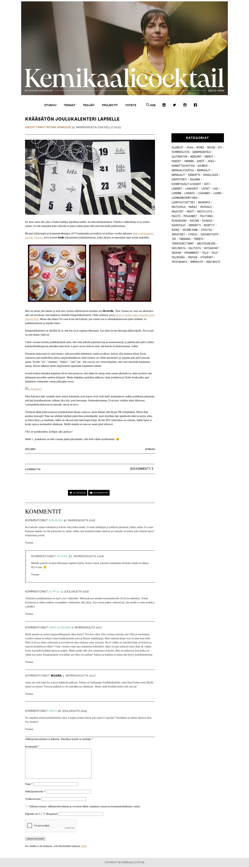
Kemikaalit (178, 175)
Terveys (198, 239)
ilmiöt (201, 161)
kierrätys (194, 175)
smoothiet (178, 234)
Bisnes (200, 147)
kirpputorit (179, 179)
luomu (217, 193)
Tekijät (89, 105)
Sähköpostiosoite (35, 791)
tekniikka (185, 239)
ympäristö (196, 262)
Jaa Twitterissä (79, 492)
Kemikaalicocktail (183, 170)
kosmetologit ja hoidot (186, 184)
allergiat (178, 147)
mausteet (178, 211)
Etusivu (50, 105)
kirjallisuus (210, 175)
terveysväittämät (183, 243)
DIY (220, 147)
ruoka (175, 230)
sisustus (206, 230)
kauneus (203, 166)
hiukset (176, 161)
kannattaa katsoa (183, 166)
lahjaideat (192, 188)
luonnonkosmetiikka (185, 198)
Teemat (69, 105)
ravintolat (179, 225)
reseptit (209, 225)
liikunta (189, 193)
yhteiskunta (179, 262)
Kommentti (32, 746)
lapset (206, 188)
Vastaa (29, 542)
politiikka (206, 216)
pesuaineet (190, 216)
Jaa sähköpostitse (100, 492)
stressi (193, 234)
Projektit (110, 105)
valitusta (195, 248)
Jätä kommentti (140, 469)
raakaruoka (179, 220)
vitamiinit (206, 257)
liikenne (176, 193)
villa (205, 253)
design (211, 147)
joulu (211, 161)
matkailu (206, 207)
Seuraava (150, 449)
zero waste (213, 262)
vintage (192, 257)
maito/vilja (179, 207)
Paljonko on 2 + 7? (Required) (41, 813)
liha (215, 188)
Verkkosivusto (32, 799)
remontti (195, 225)
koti (207, 184)
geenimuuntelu (201, 152)
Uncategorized (206, 243)
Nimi (29, 784)
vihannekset (191, 253)
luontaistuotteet (183, 202)
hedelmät (196, 156)
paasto (176, 216)
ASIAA (190, 147)
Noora (56, 675)
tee (174, 239)
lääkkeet (177, 188)
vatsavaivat (211, 248)
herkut (209, 156)
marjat (193, 207)
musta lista (204, 211)
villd (215, 253)
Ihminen (189, 161)
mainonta (204, 202)
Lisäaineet (204, 193)
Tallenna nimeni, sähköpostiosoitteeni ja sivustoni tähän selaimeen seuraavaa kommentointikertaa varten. (84, 806)
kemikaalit (204, 170)
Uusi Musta (178, 248)
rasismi (194, 220)
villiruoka (178, 257)
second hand (190, 230)
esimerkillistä (180, 152)
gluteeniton (179, 156)
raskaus (207, 220)
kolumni (195, 179)
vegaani (176, 253)
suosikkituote (210, 234)
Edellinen (30, 449)
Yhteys (130, 105)
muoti (190, 211)
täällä (83, 846)
